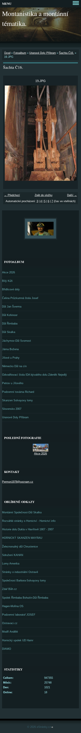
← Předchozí (12, 195)
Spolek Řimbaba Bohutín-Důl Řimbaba (25, 597)
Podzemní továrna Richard (18, 391)
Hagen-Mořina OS (12, 606)
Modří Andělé (10, 631)
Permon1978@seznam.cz (17, 481)
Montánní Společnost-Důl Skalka (22, 512)
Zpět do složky (44, 195)
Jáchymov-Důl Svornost (16, 340)
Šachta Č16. (66, 52)
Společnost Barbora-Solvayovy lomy (24, 580)
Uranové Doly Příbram (42, 52)
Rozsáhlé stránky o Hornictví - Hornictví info (28, 520)
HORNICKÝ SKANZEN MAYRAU (22, 537)
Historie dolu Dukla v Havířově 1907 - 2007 (28, 529)
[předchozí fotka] (10, 133)
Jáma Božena (10, 349)
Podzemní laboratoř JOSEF (18, 614)
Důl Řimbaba (9, 323)
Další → (72, 195)
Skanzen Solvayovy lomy (17, 400)
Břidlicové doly (11, 289)
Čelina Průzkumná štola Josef (20, 298)
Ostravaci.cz (9, 623)
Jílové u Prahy (11, 357)
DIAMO (6, 648)
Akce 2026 (8, 272)
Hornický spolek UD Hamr (17, 640)
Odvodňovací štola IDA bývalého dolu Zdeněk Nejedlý (34, 374)
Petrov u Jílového (12, 383)
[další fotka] (71, 133)
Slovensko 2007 (11, 408)
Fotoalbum (20, 52)
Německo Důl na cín (14, 366)
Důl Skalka (8, 332)
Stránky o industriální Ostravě (20, 572)
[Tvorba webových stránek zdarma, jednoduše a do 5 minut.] (52, 727)
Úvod (7, 52)
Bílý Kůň (7, 280)
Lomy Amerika (10, 563)
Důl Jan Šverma (11, 306)
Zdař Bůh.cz (9, 589)
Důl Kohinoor (9, 315)
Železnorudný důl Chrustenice (20, 546)
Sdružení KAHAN (12, 555)
